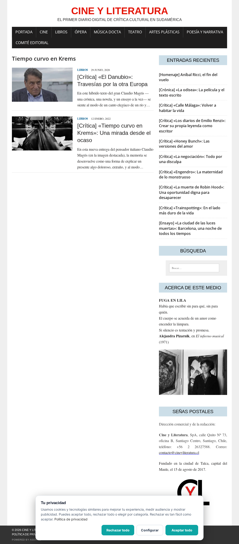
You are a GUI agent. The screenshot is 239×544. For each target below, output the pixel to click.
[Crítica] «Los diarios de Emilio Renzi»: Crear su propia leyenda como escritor (192, 126)
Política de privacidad (29, 534)
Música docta (107, 32)
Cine (44, 32)
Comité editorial (32, 42)
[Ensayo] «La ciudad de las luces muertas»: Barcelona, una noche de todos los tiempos (190, 228)
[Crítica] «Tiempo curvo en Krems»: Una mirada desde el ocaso (114, 132)
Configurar (150, 530)
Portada (23, 32)
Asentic (35, 539)
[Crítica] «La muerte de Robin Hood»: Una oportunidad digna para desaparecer (191, 192)
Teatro (135, 32)
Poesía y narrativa (205, 32)
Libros (61, 32)
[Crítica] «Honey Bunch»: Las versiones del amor (184, 144)
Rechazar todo (118, 530)
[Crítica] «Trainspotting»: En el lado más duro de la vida (189, 210)
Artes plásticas (164, 32)
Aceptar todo (182, 530)
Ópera (81, 32)
